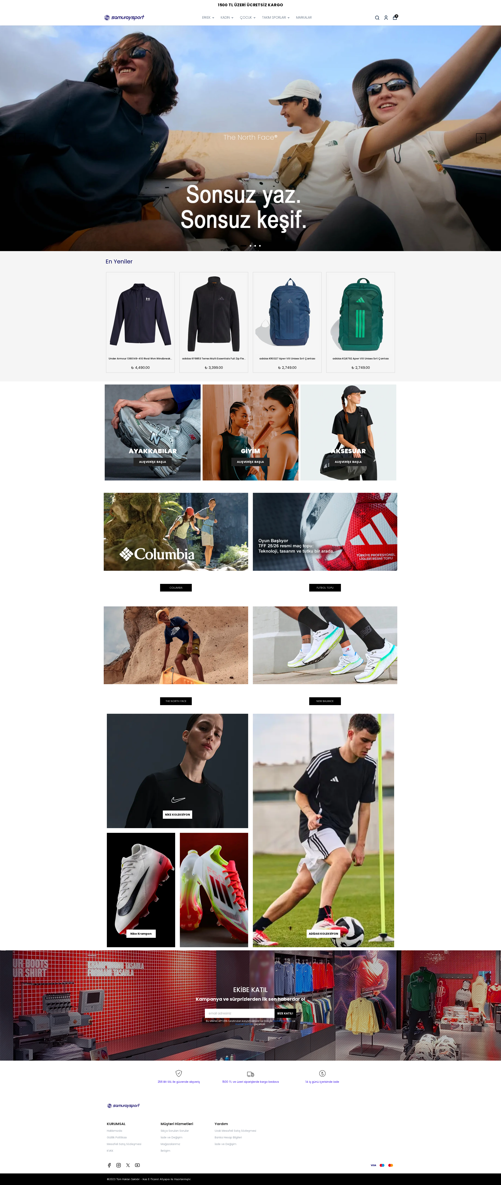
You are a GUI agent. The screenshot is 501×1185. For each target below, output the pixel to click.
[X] (128, 1165)
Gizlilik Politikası (282, 1021)
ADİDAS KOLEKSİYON (323, 934)
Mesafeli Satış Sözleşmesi (124, 1144)
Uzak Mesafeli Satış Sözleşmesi (235, 1131)
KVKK (110, 1151)
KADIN (225, 17)
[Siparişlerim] (386, 17)
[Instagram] (118, 1165)
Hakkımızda (114, 1131)
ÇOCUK (246, 17)
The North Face (176, 701)
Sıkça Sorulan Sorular (175, 1131)
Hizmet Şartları (244, 1024)
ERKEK (206, 17)
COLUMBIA (176, 587)
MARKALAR (304, 17)
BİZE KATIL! (285, 1013)
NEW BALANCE (324, 701)
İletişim (165, 1151)
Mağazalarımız (170, 1144)
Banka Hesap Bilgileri (228, 1137)
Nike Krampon (141, 934)
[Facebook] (109, 1165)
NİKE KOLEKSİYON (177, 815)
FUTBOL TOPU (325, 587)
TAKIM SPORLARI (274, 17)
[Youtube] (137, 1165)
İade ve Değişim (171, 1137)
